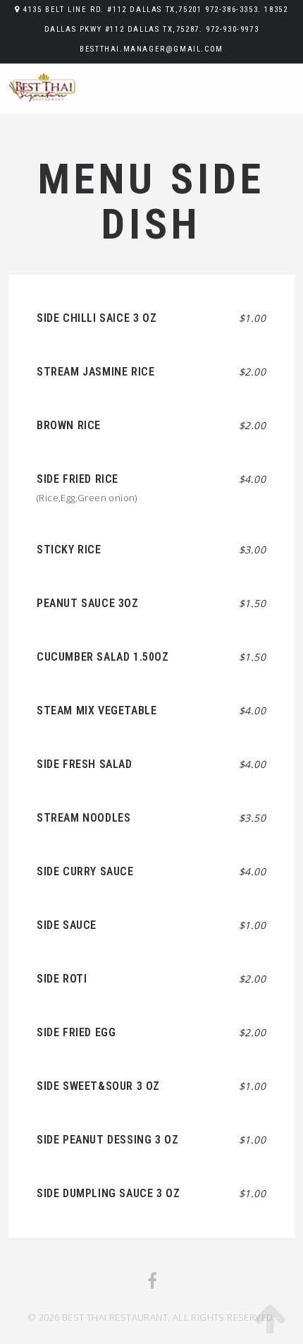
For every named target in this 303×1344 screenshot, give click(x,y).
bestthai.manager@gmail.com (151, 49)
